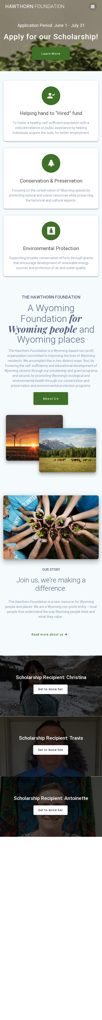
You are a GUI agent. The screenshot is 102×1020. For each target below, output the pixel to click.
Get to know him (50, 749)
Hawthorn (35, 6)
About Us (51, 398)
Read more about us (48, 634)
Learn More (51, 53)
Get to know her (50, 689)
